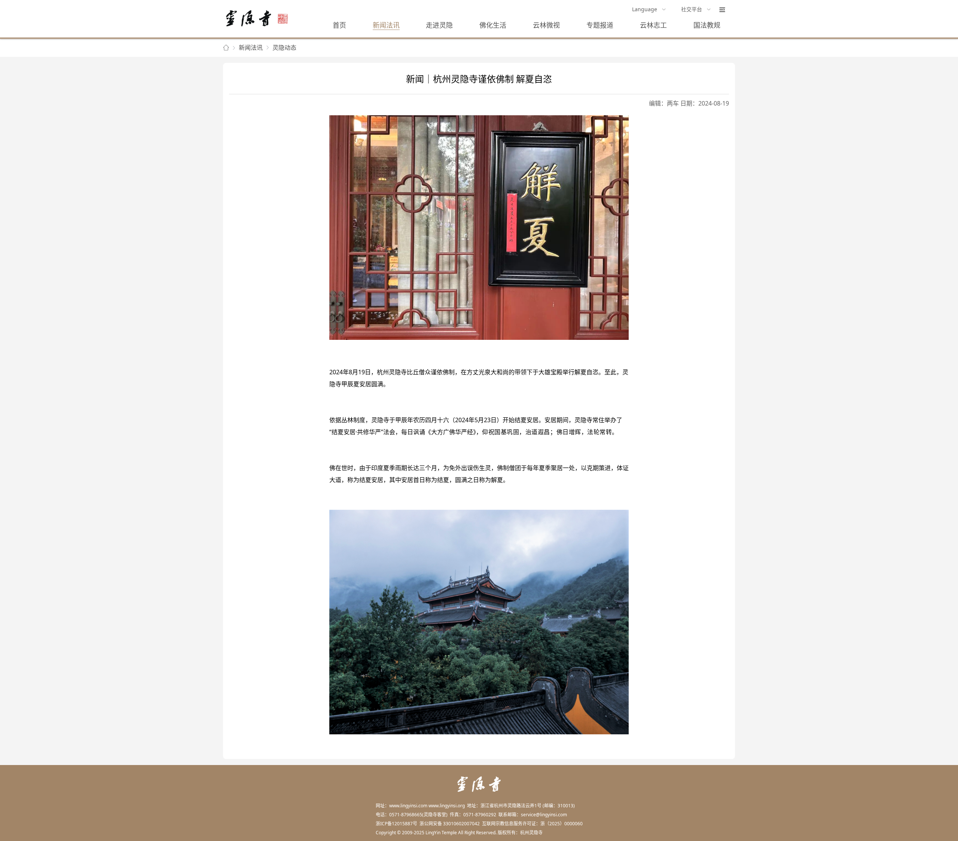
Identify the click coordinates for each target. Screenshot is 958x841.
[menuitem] (649, 10)
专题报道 (599, 25)
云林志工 (653, 25)
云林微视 (546, 25)
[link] (226, 48)
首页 (339, 25)
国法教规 (706, 25)
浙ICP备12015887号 (396, 823)
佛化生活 (492, 25)
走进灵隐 (439, 25)
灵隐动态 (284, 47)
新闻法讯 (386, 25)
